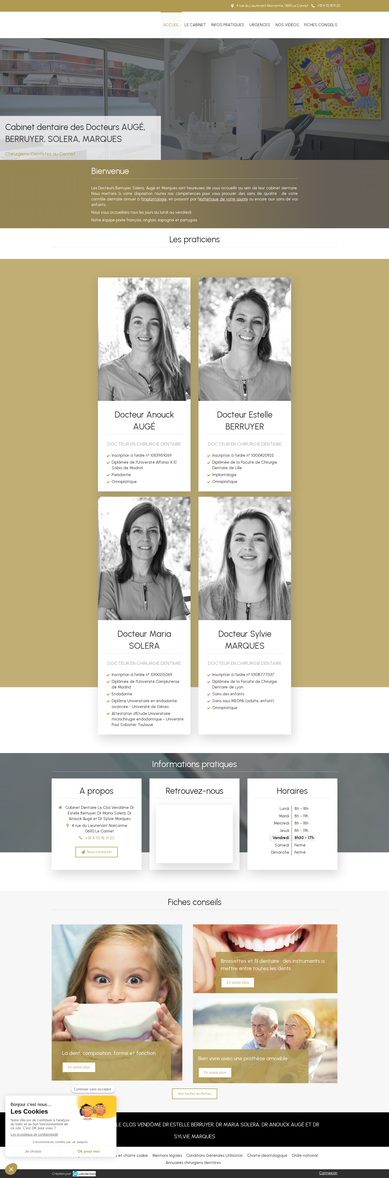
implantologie (154, 199)
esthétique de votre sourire (223, 199)
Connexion (328, 1173)
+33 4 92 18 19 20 (99, 838)
